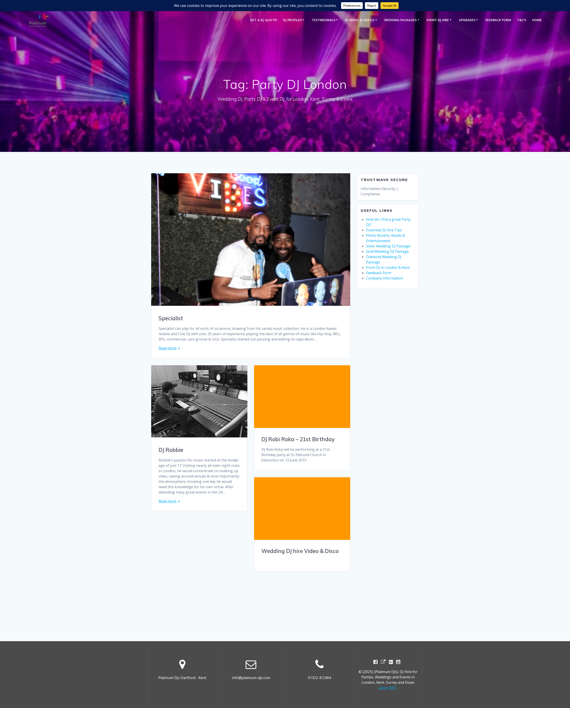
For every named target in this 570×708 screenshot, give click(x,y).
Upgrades (467, 20)
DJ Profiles (292, 20)
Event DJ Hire (438, 20)
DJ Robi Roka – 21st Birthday (298, 439)
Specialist (171, 318)
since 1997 (388, 687)
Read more (168, 348)
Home (537, 20)
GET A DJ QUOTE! (263, 20)
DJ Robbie (171, 450)
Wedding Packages (400, 20)
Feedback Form (498, 20)
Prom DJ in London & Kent (388, 267)
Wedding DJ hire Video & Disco (300, 551)
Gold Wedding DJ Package (387, 251)
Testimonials (323, 20)
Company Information (384, 278)
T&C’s (521, 20)
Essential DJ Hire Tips (384, 230)
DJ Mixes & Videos (359, 20)
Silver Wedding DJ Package (388, 246)
